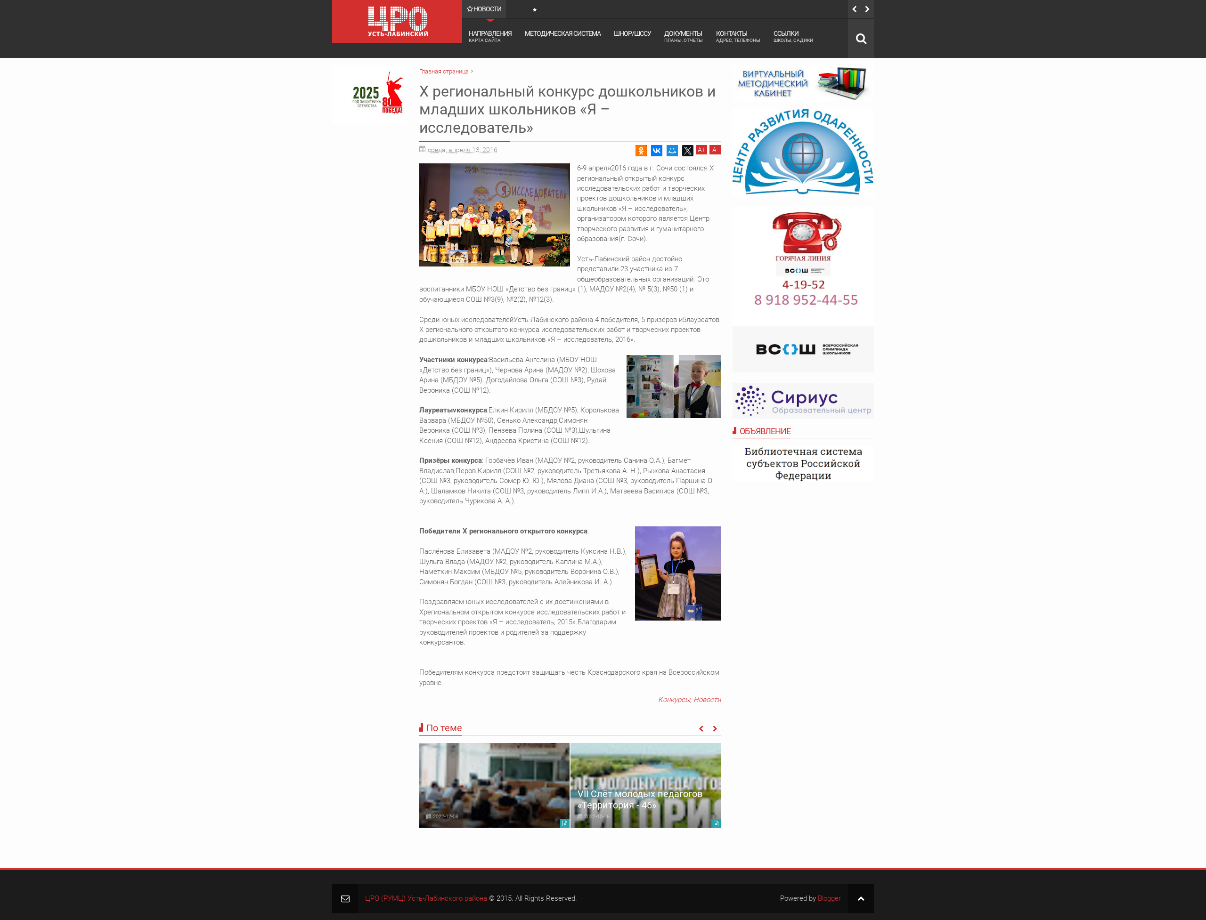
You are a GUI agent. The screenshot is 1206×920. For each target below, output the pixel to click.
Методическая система (563, 33)
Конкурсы (674, 699)
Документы (683, 36)
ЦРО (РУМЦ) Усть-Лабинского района (426, 898)
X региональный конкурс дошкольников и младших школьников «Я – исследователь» (567, 109)
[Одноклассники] (641, 150)
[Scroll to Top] (861, 898)
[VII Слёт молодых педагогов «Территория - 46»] (645, 785)
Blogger (829, 898)
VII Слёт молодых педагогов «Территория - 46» (640, 799)
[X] (687, 150)
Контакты (738, 36)
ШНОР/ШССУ (632, 33)
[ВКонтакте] (656, 150)
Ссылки (793, 36)
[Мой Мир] (672, 150)
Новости (707, 699)
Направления (490, 36)
